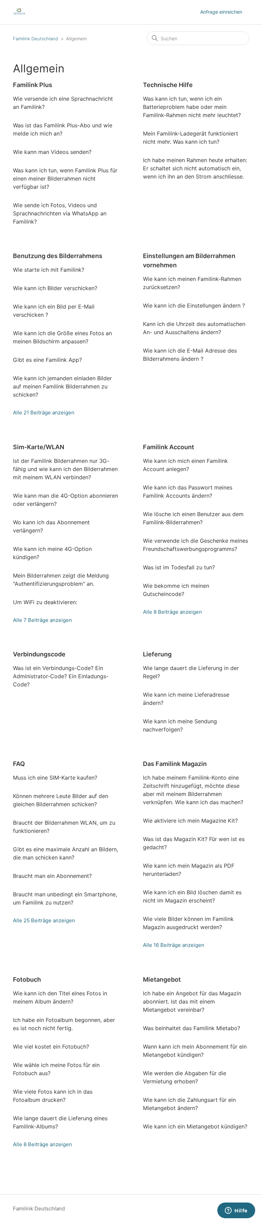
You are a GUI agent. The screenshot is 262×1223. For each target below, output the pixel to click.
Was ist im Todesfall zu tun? (179, 567)
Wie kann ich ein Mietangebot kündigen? (195, 1126)
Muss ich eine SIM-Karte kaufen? (55, 777)
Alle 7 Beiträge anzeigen (42, 620)
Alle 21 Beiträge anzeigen (43, 412)
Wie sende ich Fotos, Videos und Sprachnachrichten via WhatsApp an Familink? (59, 213)
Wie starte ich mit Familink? (48, 269)
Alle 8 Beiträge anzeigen (172, 612)
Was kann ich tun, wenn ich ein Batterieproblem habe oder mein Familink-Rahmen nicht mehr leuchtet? (192, 106)
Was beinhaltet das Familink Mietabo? (191, 1028)
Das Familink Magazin (175, 763)
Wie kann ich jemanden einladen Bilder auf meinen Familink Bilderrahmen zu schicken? (62, 386)
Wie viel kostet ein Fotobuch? (51, 1046)
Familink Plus (32, 84)
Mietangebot (162, 979)
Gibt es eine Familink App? (47, 359)
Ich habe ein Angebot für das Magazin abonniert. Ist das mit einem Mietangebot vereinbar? (192, 1001)
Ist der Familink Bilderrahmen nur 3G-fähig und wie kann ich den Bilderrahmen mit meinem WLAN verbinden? (65, 469)
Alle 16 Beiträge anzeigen (173, 945)
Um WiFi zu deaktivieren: (45, 602)
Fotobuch (27, 979)
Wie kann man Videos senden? (52, 151)
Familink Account (168, 447)
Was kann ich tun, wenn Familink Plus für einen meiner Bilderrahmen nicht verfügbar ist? (65, 178)
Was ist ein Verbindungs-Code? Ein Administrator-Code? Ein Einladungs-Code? (60, 676)
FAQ (19, 763)
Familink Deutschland (35, 38)
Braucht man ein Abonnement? (52, 875)
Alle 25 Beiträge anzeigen (44, 920)
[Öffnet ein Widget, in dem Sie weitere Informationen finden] (236, 1211)
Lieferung (157, 654)
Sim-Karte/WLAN (38, 447)
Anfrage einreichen (221, 12)
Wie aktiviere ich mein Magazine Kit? (190, 820)
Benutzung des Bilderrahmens (57, 255)
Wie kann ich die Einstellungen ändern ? (194, 305)
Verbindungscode (39, 654)
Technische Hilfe (168, 84)
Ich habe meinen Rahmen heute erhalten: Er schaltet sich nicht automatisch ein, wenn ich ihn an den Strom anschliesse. (195, 168)
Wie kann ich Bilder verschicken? (55, 288)
